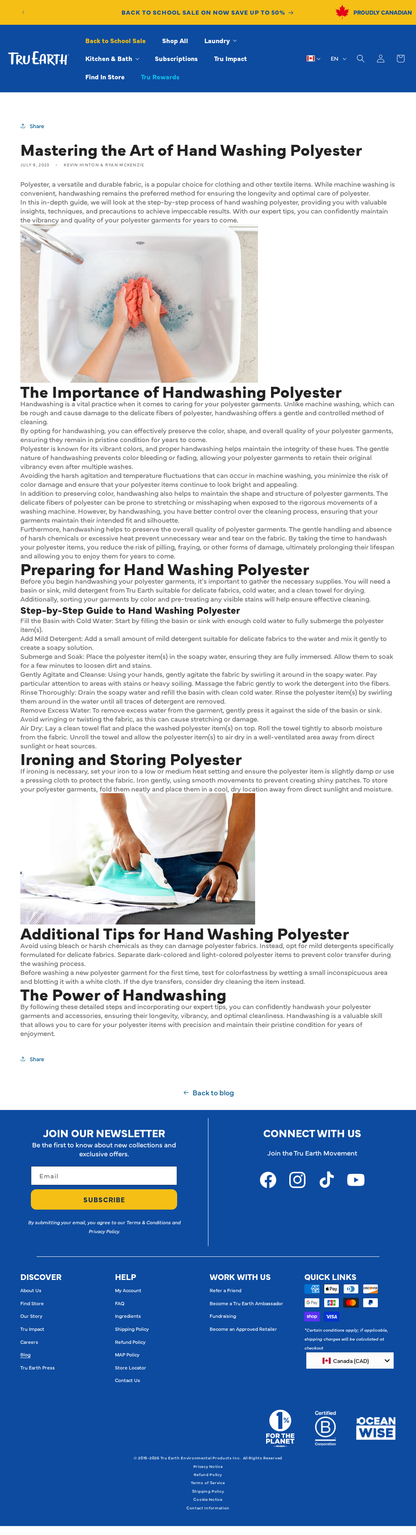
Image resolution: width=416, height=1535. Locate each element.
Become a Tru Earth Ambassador (246, 1303)
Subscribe (104, 1199)
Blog (25, 1354)
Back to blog (213, 1092)
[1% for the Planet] (280, 1428)
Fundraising (223, 1316)
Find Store (32, 1303)
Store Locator (130, 1367)
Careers (29, 1342)
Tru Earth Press (37, 1367)
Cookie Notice (207, 1499)
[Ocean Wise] (376, 1428)
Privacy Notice (208, 1466)
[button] (220, 40)
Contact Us (127, 1380)
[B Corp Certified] (325, 1428)
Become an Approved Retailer (243, 1329)
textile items (292, 184)
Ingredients (128, 1316)
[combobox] (350, 1360)
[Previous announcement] (23, 12)
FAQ (119, 1303)
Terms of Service (208, 1482)
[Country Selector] (314, 58)
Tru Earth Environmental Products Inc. (200, 1458)
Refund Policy (130, 1342)
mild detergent (85, 590)
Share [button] (37, 126)
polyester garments (66, 789)
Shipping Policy (132, 1329)
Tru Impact (32, 1329)
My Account (128, 1290)
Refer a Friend (225, 1290)
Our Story (31, 1316)
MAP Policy (127, 1354)
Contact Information (208, 1508)
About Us (30, 1290)
